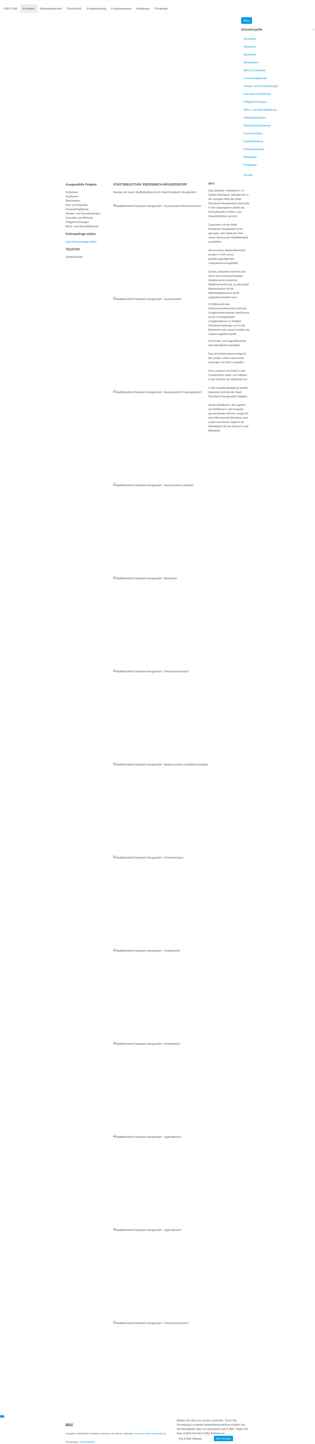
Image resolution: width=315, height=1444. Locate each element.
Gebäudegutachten (51, 8)
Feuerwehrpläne (253, 133)
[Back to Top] (2, 1416)
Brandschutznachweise (257, 125)
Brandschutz (74, 8)
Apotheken (250, 54)
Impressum (140, 1433)
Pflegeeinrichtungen (255, 102)
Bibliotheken (251, 62)
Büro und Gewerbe (255, 70)
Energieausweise (121, 8)
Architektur (28, 8)
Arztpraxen (250, 46)
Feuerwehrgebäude (255, 78)
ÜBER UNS (11, 8)
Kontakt (248, 175)
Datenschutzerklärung (156, 1433)
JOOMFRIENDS (87, 1442)
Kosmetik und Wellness (257, 94)
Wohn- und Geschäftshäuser (260, 109)
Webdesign (143, 8)
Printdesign (161, 8)
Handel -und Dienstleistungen (261, 86)
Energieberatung (96, 8)
